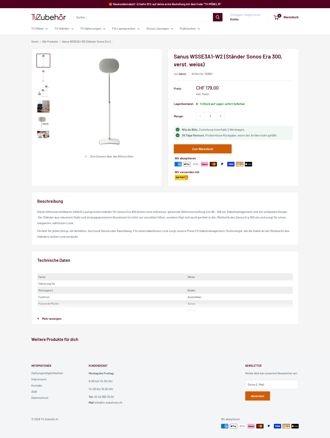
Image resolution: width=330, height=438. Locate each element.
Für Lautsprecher (124, 28)
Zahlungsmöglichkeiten (47, 373)
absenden (257, 396)
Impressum (38, 379)
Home (34, 41)
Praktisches (188, 28)
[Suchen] (217, 17)
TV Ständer (61, 28)
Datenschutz (39, 397)
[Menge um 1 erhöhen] (221, 116)
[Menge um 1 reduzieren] (200, 116)
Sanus (182, 73)
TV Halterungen (90, 28)
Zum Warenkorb (202, 149)
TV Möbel (37, 28)
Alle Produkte (50, 41)
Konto (234, 19)
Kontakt (36, 385)
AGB (34, 391)
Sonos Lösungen (157, 28)
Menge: (179, 116)
